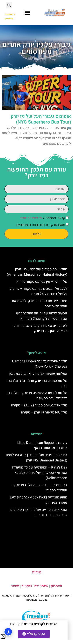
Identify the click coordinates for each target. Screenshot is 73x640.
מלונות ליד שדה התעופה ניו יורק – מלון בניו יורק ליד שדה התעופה (37, 395)
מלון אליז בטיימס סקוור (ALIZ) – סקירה (39, 405)
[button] (27, 12)
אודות (36, 572)
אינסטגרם (41, 586)
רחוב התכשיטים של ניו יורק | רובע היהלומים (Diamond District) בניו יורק (36, 457)
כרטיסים (10, 14)
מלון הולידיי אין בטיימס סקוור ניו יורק (41, 281)
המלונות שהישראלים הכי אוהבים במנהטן (38, 373)
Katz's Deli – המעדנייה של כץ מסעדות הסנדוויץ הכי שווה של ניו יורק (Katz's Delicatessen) (39, 473)
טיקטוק (26, 586)
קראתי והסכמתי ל (42, 218)
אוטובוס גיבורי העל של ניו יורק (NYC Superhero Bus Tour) (41, 119)
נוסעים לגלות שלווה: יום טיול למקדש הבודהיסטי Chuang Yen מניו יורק (41, 316)
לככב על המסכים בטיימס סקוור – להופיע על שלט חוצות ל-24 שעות (38, 291)
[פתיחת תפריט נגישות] (8, 631)
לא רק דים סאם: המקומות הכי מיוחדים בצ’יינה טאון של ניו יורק (40, 328)
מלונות (9, 18)
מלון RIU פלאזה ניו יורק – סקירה (44, 412)
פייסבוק (56, 586)
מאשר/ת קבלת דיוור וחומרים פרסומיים (40, 224)
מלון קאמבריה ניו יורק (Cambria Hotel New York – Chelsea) (39, 364)
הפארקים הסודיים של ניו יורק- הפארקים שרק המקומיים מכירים (38, 512)
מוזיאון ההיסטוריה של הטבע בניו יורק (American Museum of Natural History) (37, 272)
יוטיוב (15, 586)
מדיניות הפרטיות (31, 218)
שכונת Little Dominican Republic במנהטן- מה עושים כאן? (42, 445)
